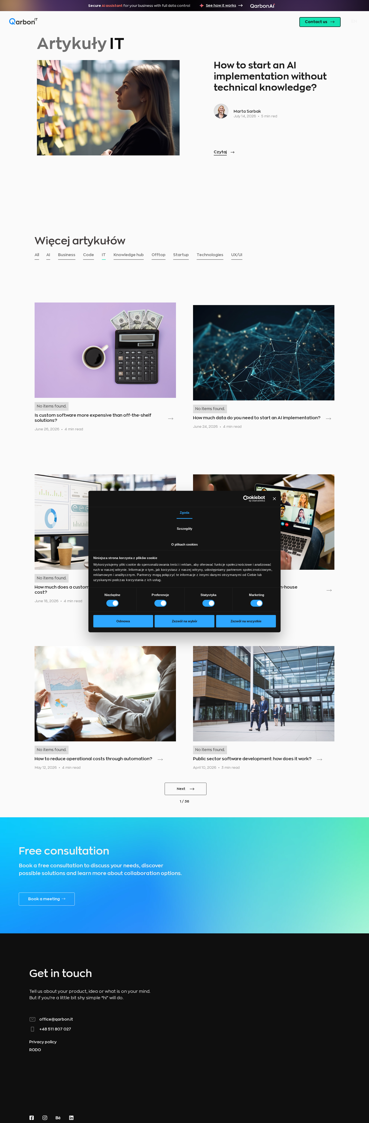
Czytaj (220, 152)
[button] (353, 22)
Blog (281, 22)
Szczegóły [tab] (184, 528)
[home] (23, 22)
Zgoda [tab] (184, 512)
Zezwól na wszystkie (246, 621)
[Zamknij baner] (274, 498)
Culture (255, 22)
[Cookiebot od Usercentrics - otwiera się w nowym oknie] (246, 499)
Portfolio (225, 22)
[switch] (160, 603)
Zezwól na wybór (184, 621)
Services (193, 22)
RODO (35, 1050)
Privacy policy (43, 1042)
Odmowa (123, 621)
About (164, 22)
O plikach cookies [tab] (184, 544)
